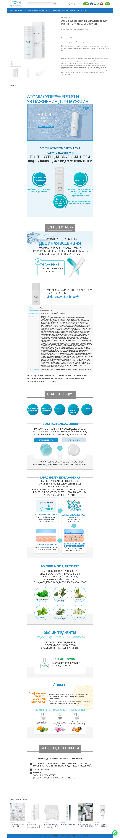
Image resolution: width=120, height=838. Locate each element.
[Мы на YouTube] (101, 3)
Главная (64, 18)
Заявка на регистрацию (60, 10)
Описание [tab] (13, 85)
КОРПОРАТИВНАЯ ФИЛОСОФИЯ (34, 10)
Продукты (18, 10)
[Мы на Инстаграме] (91, 3)
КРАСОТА (71, 18)
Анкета (72, 10)
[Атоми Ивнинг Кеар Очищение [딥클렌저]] (102, 812)
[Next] (55, 41)
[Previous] (13, 41)
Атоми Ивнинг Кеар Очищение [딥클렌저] (101, 825)
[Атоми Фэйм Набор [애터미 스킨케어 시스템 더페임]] (85, 812)
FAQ (78, 10)
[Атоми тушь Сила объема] (68, 812)
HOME (11, 10)
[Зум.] (12, 63)
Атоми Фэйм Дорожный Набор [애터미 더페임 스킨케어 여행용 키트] (51, 825)
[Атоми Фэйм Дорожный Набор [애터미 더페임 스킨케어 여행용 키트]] (51, 812)
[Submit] (54, 4)
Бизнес (48, 10)
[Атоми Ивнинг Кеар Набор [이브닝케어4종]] (17, 812)
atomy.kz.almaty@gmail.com (82, 835)
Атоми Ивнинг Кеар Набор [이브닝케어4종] (17, 825)
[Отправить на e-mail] (94, 3)
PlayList (83, 10)
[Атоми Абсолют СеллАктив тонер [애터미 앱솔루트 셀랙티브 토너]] (34, 812)
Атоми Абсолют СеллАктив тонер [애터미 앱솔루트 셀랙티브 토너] (34, 825)
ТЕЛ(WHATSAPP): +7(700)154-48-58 (64, 835)
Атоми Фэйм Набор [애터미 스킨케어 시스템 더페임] (85, 825)
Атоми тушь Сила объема (68, 824)
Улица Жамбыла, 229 (36, 835)
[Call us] (98, 3)
